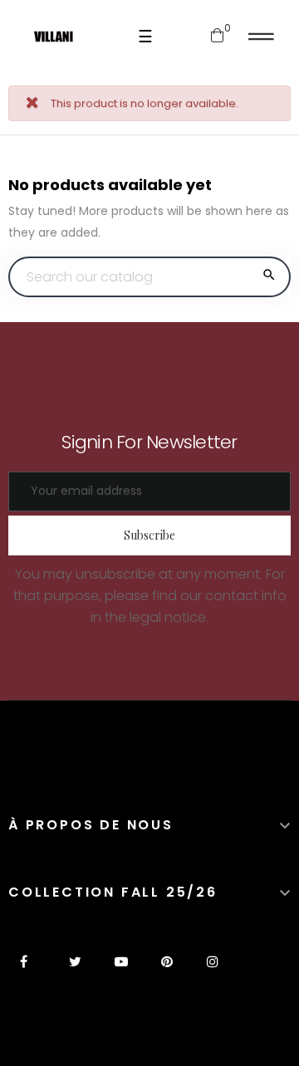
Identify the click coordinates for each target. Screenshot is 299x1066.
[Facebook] (29, 971)
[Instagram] (212, 971)
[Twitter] (75, 971)
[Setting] (261, 36)
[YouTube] (121, 971)
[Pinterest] (166, 971)
